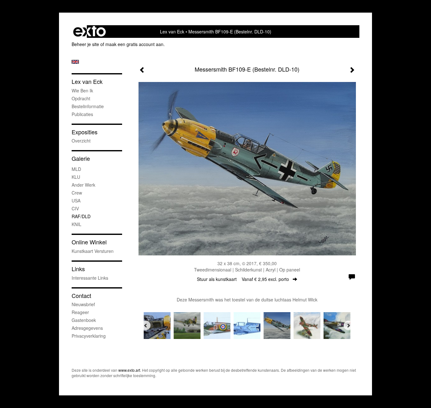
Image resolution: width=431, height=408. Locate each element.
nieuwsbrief (83, 304)
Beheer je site (85, 44)
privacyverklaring (89, 336)
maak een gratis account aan (134, 44)
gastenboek (84, 320)
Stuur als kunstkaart (243, 279)
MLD (76, 169)
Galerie (81, 158)
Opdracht (81, 98)
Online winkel (89, 242)
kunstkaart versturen (93, 251)
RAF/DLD (81, 216)
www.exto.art (129, 370)
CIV (75, 208)
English (75, 62)
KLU (76, 177)
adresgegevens (87, 328)
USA (76, 200)
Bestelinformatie (88, 106)
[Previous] (146, 325)
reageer (80, 312)
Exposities (84, 132)
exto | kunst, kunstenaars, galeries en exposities (89, 31)
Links (78, 269)
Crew (77, 192)
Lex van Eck (172, 31)
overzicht (81, 140)
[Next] (348, 325)
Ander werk (83, 185)
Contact (81, 296)
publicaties (82, 114)
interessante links (90, 278)
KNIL (76, 224)
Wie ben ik (82, 90)
